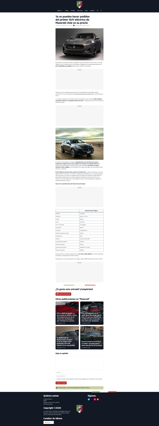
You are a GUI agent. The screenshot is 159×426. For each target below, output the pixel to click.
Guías (86, 10)
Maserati (82, 64)
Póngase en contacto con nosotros (51, 402)
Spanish (48, 422)
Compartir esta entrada (64, 294)
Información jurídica (48, 404)
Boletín (45, 400)
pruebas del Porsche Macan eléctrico (83, 94)
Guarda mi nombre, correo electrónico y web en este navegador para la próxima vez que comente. (79, 379)
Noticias (59, 10)
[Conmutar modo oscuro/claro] (97, 10)
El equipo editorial (47, 399)
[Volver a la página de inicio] (79, 4)
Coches (66, 10)
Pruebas (73, 10)
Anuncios (92, 10)
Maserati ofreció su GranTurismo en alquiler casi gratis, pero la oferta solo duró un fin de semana (91, 343)
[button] (101, 10)
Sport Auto (80, 10)
